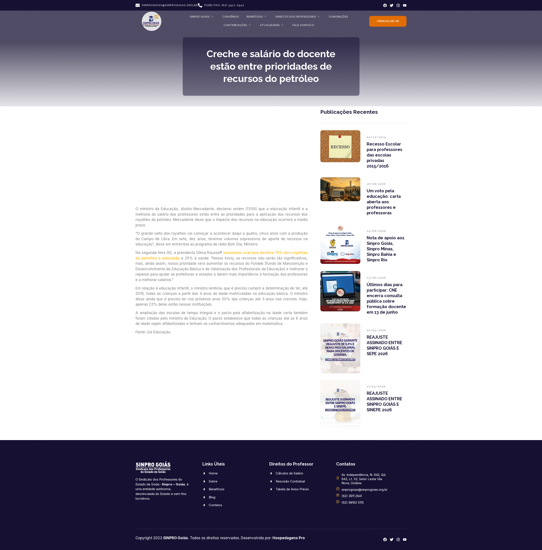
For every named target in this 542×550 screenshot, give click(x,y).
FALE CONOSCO (303, 25)
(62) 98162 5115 (353, 502)
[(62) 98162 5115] (337, 501)
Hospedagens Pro (288, 538)
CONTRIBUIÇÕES (235, 25)
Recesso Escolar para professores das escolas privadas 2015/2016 (384, 155)
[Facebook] (385, 5)
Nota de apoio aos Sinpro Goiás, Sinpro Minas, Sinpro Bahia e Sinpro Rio (385, 248)
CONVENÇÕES (338, 16)
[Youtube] (404, 5)
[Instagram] (398, 5)
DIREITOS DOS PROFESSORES (295, 16)
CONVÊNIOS (230, 16)
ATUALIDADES (270, 25)
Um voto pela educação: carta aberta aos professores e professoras (384, 201)
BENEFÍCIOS (255, 16)
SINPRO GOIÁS (200, 16)
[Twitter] (391, 5)
